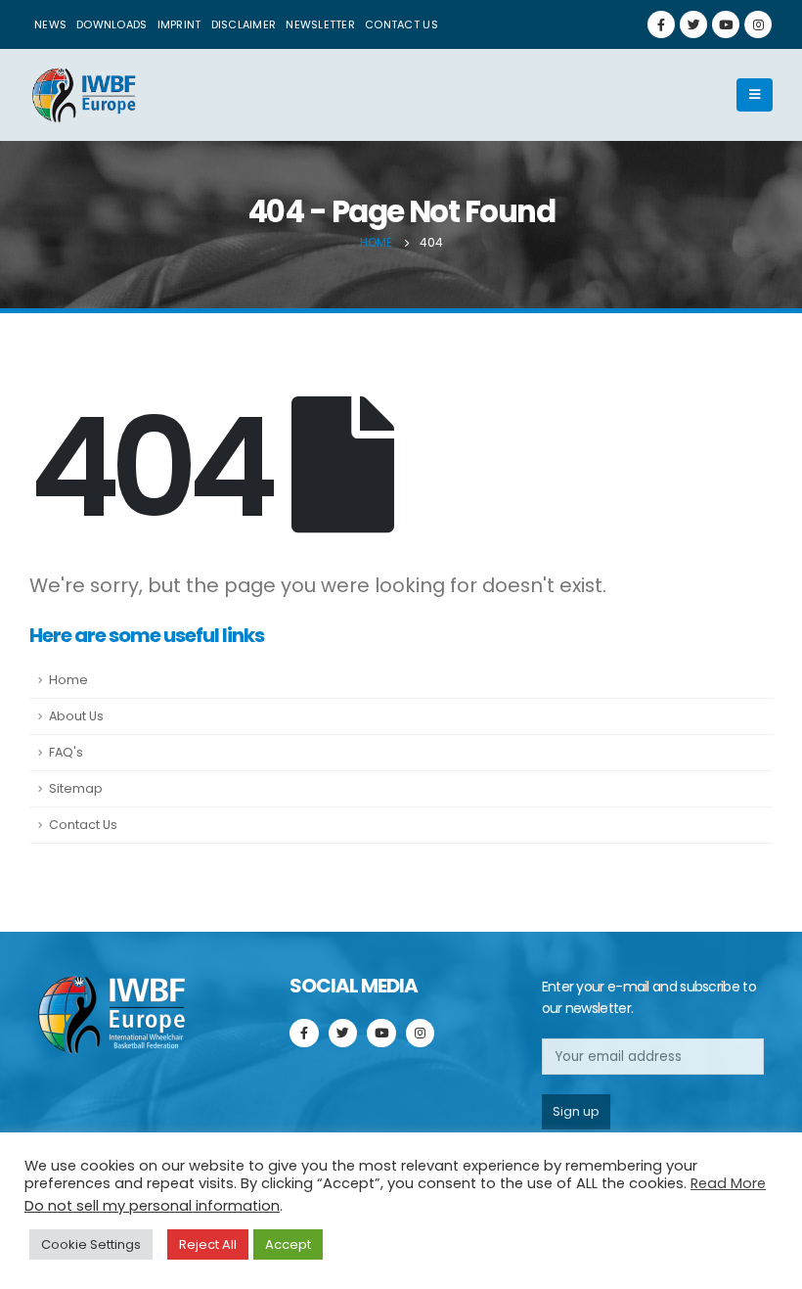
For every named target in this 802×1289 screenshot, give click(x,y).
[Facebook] (661, 24)
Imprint (179, 24)
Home (68, 679)
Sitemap (76, 788)
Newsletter (320, 24)
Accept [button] (288, 1244)
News (50, 24)
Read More (728, 1183)
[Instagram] (758, 24)
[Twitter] (693, 24)
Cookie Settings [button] (91, 1244)
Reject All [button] (208, 1244)
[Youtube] (725, 24)
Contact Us (83, 824)
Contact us (401, 24)
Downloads (111, 24)
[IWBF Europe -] (83, 95)
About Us (76, 716)
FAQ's (66, 752)
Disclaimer (244, 24)
